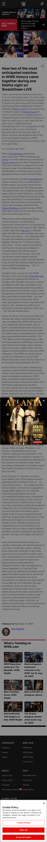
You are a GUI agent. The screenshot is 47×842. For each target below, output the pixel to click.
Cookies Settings (23, 823)
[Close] (44, 803)
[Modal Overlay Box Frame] (23, 421)
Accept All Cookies (23, 837)
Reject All (23, 830)
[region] (23, 821)
